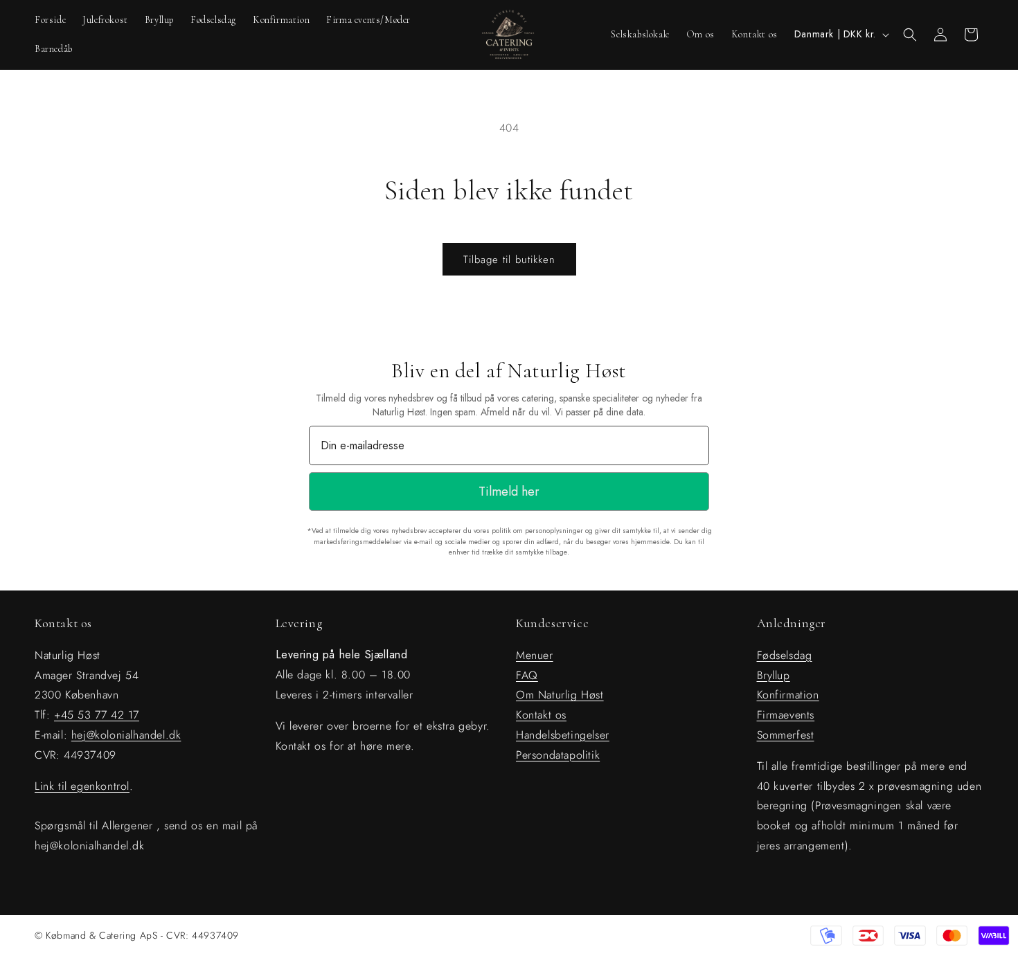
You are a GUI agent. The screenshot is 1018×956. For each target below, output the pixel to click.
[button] (910, 34)
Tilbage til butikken (509, 259)
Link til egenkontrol (82, 785)
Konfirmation (788, 695)
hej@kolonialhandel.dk (126, 734)
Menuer (534, 654)
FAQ (527, 675)
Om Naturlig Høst (560, 695)
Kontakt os (541, 715)
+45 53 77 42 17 (96, 715)
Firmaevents (786, 715)
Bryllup (773, 675)
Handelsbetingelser (562, 734)
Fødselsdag (784, 654)
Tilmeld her (509, 491)
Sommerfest (785, 734)
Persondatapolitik (558, 754)
